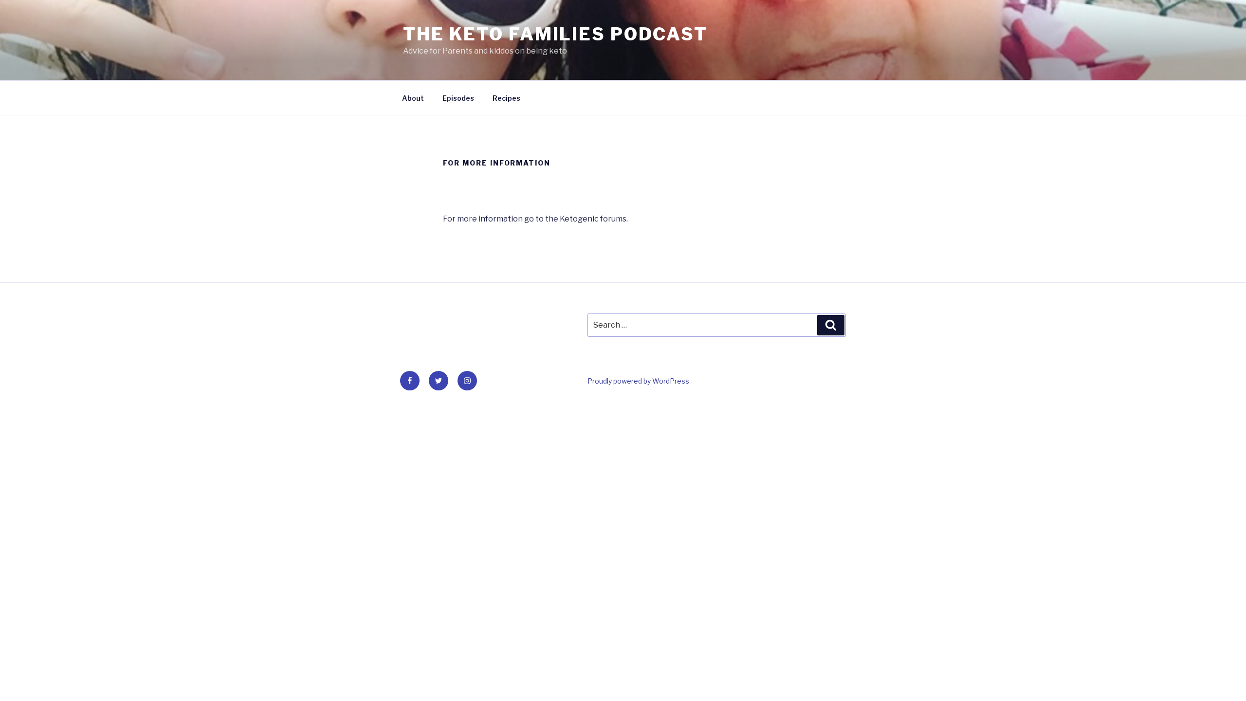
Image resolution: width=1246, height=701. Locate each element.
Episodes (458, 98)
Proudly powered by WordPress (638, 381)
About (413, 98)
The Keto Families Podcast (555, 34)
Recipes (506, 98)
